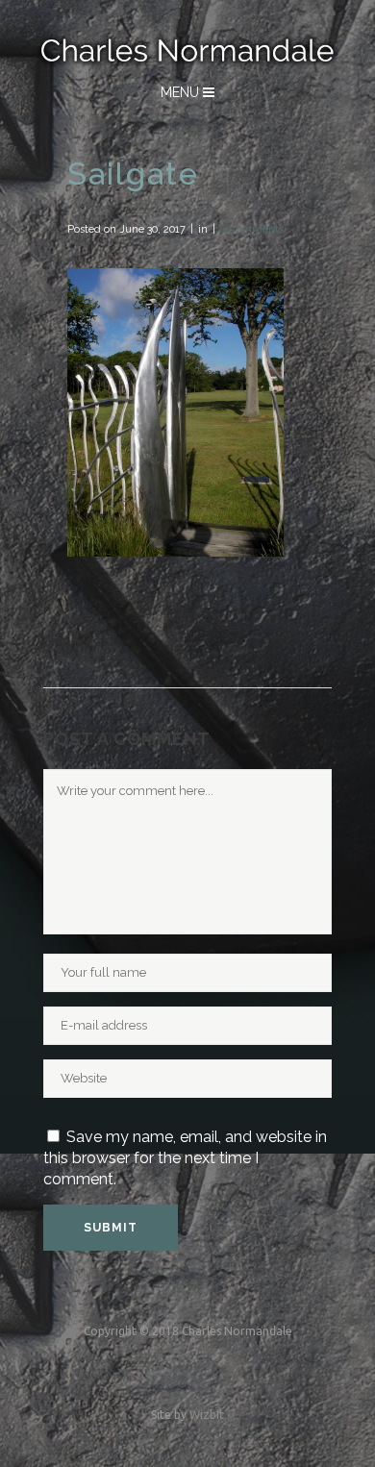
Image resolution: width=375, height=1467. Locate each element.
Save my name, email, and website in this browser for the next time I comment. (185, 1158)
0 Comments (252, 229)
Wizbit (206, 1414)
